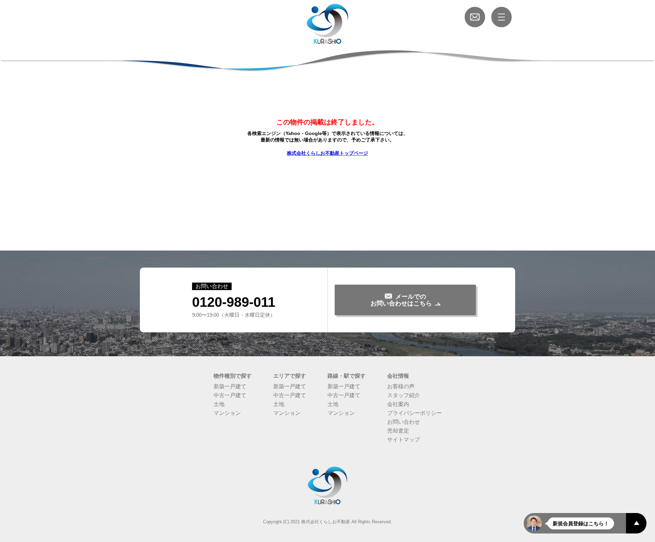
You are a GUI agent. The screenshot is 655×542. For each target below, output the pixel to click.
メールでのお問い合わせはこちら (401, 300)
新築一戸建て (230, 386)
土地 (219, 404)
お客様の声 (400, 386)
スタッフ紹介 (403, 395)
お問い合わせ (403, 422)
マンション (227, 413)
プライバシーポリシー (414, 413)
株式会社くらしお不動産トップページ (327, 153)
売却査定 (398, 431)
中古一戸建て (230, 395)
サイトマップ (403, 439)
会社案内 (398, 404)
